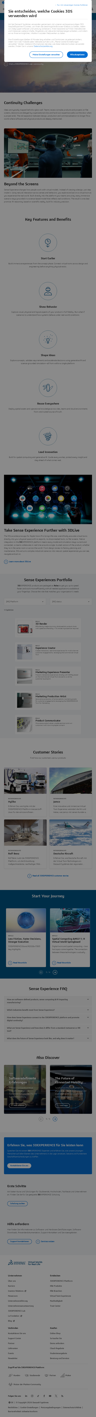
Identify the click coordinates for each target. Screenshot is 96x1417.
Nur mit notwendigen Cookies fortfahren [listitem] (72, 5)
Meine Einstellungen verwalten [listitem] (46, 55)
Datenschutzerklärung (43, 46)
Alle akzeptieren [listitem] (77, 55)
